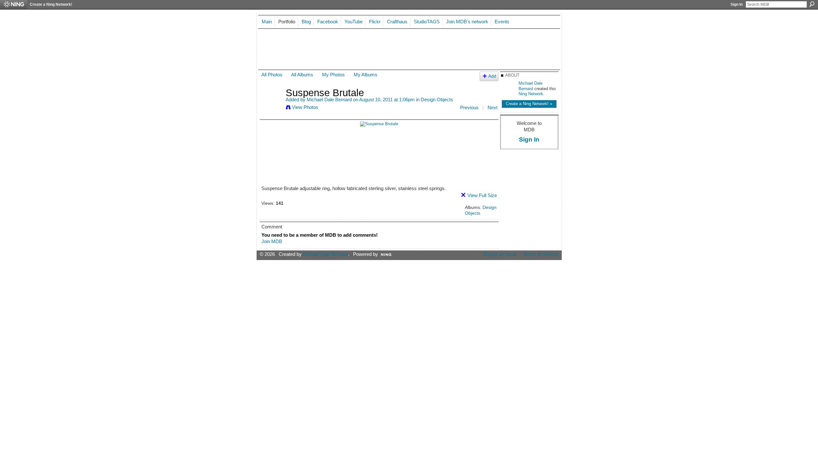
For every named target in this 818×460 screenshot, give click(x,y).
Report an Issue (500, 254)
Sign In (736, 4)
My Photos (333, 74)
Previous (469, 107)
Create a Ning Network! (51, 4)
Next (493, 107)
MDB (278, 45)
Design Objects (437, 99)
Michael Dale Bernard (329, 99)
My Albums (365, 74)
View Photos (305, 107)
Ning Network (531, 93)
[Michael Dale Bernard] (271, 104)
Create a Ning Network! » (529, 103)
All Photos (271, 74)
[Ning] (13, 4)
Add (492, 76)
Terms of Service (541, 254)
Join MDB (271, 241)
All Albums (302, 74)
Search (811, 4)
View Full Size (482, 195)
